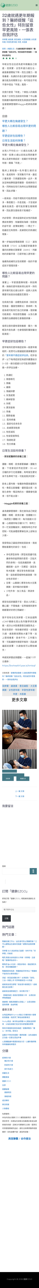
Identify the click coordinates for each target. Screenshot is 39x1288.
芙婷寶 (4, 39)
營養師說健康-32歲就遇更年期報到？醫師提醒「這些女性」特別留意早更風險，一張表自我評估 (19, 676)
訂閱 (6, 918)
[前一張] (6, 771)
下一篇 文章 (19, 796)
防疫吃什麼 (8, 1065)
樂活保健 (5, 1104)
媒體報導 (5, 1089)
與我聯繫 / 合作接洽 (19, 1138)
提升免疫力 (8, 1069)
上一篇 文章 (19, 791)
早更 (19, 42)
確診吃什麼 (8, 1061)
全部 (4, 1085)
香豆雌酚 (17, 39)
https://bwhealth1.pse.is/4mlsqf (18, 665)
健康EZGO (6, 1081)
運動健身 (5, 1077)
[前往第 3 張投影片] (20, 774)
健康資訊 (7, 1092)
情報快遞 (7, 1096)
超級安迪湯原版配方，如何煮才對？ (16, 991)
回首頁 (8, 778)
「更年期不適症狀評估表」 (17, 355)
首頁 (4, 49)
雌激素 (10, 39)
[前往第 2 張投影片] (13, 774)
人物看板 (5, 1108)
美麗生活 (10, 49)
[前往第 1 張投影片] (6, 774)
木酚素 (24, 42)
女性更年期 (14, 690)
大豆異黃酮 (26, 39)
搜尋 (4, 866)
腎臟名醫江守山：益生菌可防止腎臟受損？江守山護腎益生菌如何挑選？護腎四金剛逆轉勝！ (19, 944)
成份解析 (5, 1100)
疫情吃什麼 (6, 1058)
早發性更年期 (11, 42)
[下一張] (13, 771)
